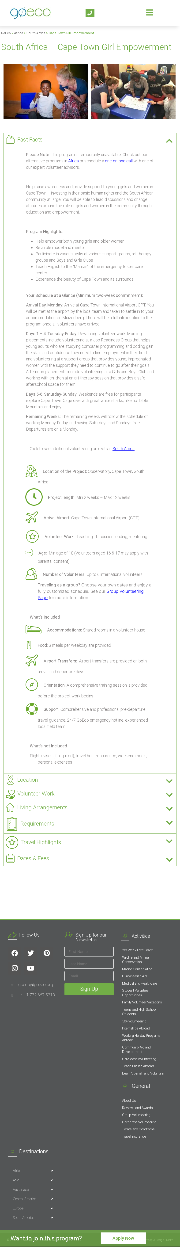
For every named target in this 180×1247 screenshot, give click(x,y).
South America (23, 1218)
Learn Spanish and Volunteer (143, 1073)
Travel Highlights (40, 842)
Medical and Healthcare (139, 983)
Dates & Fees (33, 858)
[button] (90, 140)
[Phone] (90, 13)
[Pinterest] (46, 953)
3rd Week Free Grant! (137, 950)
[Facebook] (14, 953)
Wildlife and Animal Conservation (135, 959)
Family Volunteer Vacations (142, 1002)
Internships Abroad (136, 1028)
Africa (18, 33)
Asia (16, 1180)
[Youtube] (30, 968)
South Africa (35, 33)
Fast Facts (30, 139)
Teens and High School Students (139, 1011)
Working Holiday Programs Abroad (141, 1037)
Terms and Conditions (138, 1129)
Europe (18, 1208)
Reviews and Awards (137, 1108)
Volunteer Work (36, 793)
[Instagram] (14, 968)
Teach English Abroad (138, 1066)
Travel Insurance (134, 1136)
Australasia (21, 1189)
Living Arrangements (42, 807)
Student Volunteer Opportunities (135, 992)
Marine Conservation (137, 969)
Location (27, 780)
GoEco (6, 33)
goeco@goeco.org (35, 984)
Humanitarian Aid (134, 976)
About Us (129, 1100)
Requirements (37, 823)
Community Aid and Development (136, 1049)
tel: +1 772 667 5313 (36, 994)
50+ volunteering (134, 1021)
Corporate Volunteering (139, 1122)
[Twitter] (30, 953)
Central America (25, 1199)
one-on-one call (119, 160)
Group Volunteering (136, 1115)
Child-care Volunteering (139, 1059)
